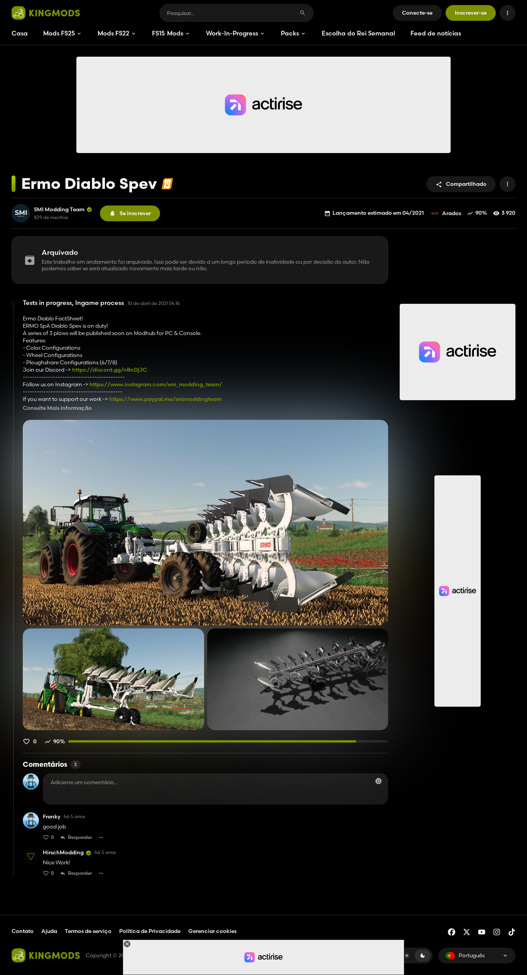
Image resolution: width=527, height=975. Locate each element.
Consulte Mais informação (57, 408)
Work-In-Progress (232, 33)
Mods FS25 (59, 33)
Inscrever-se (470, 12)
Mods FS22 (113, 33)
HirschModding (63, 852)
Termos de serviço (88, 931)
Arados (451, 213)
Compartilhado (466, 183)
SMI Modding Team (59, 209)
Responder (80, 837)
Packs (290, 33)
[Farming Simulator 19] (167, 183)
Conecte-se (417, 12)
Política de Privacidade (150, 931)
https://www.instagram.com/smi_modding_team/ (156, 384)
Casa (20, 33)
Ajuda (49, 931)
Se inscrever (135, 213)
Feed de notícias (435, 33)
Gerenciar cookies (212, 931)
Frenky (52, 816)
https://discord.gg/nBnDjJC (109, 369)
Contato (23, 931)
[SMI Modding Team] (21, 213)
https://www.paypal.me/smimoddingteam (165, 399)
